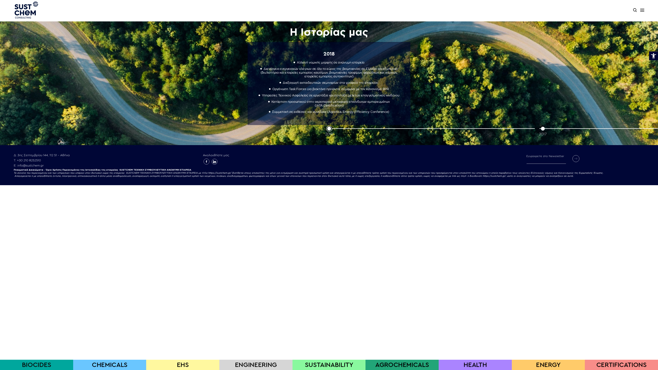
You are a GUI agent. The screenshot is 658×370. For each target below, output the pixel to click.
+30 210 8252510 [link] (29, 160)
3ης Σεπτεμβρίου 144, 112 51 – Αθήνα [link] (43, 155)
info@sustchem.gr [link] (30, 165)
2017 (542, 134)
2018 (329, 134)
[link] (653, 55)
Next (429, 83)
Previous (229, 83)
